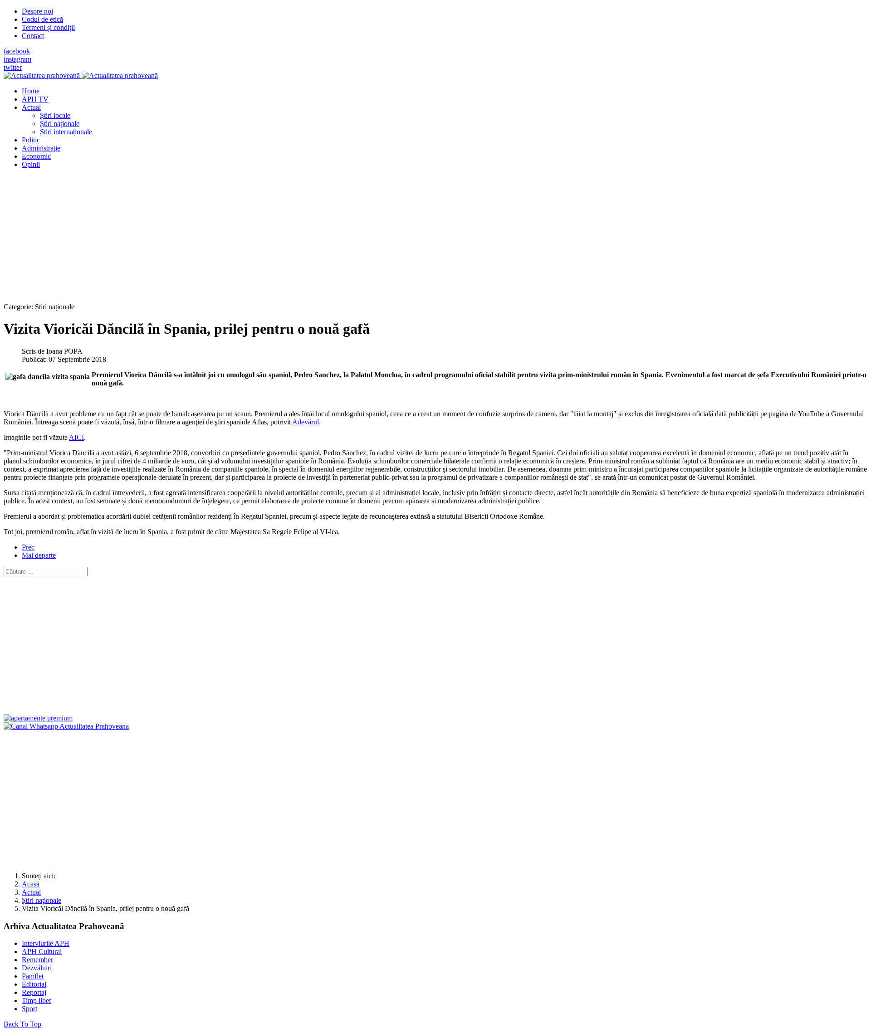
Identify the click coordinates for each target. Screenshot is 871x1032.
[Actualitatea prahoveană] (81, 75)
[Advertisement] (276, 239)
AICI (76, 437)
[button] (31, 107)
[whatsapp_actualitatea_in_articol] (66, 726)
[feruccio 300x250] (38, 718)
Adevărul (305, 422)
